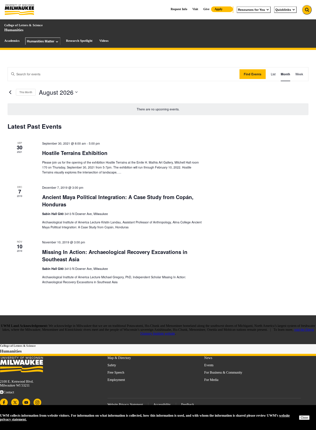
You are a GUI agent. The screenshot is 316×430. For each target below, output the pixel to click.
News (208, 358)
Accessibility (162, 404)
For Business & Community (223, 372)
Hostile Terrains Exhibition (74, 152)
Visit (195, 9)
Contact (8, 392)
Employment (116, 380)
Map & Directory (119, 358)
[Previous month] (10, 92)
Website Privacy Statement (125, 404)
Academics (12, 40)
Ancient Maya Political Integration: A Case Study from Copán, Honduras (117, 200)
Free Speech (115, 372)
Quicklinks (283, 9)
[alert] (158, 109)
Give (206, 9)
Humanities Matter (40, 41)
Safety (111, 365)
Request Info (179, 9)
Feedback (187, 404)
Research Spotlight (79, 40)
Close (304, 417)
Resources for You (251, 9)
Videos (104, 40)
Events (208, 365)
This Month (25, 92)
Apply (218, 9)
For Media (211, 380)
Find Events (252, 74)
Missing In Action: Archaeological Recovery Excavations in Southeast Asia (114, 255)
